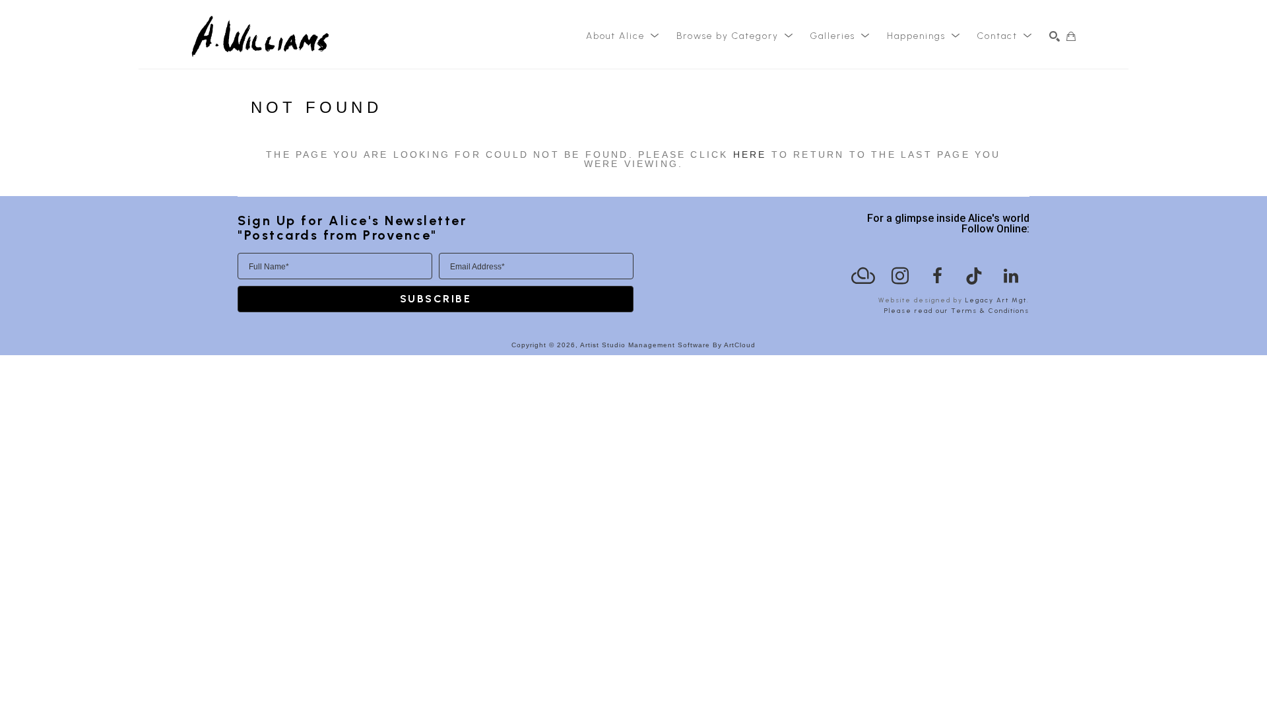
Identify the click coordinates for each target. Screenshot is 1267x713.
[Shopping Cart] (1071, 36)
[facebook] (937, 276)
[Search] (1054, 36)
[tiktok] (974, 276)
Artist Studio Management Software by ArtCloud (668, 345)
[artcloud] (863, 276)
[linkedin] (1011, 276)
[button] (623, 36)
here (750, 154)
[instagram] (900, 276)
